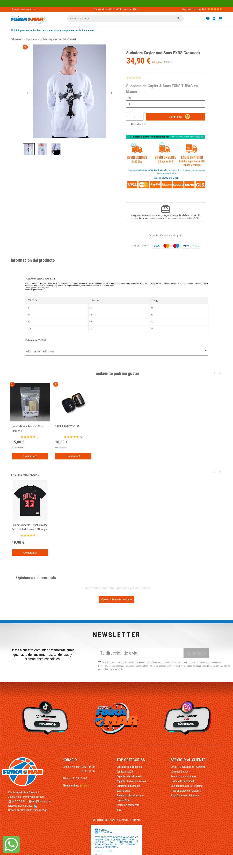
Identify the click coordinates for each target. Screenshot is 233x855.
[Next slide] (111, 93)
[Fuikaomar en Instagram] (189, 717)
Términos (136, 820)
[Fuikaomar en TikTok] (44, 717)
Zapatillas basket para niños (131, 781)
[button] (29, 149)
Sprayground (123, 790)
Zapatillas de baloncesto (129, 776)
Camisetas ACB (124, 771)
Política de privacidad (182, 781)
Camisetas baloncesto (128, 786)
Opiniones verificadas (191, 9)
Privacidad (126, 820)
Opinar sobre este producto (116, 599)
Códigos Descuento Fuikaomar (187, 786)
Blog (118, 809)
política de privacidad (112, 669)
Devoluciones (126, 9)
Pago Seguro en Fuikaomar (185, 795)
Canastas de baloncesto (129, 766)
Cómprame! (175, 116)
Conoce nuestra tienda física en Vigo (27, 810)
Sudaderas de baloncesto (130, 795)
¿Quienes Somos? (180, 771)
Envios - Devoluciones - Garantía (188, 766)
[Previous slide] (27, 93)
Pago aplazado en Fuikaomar (186, 790)
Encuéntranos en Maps (20, 805)
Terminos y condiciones (183, 776)
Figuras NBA (123, 800)
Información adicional (39, 351)
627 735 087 (18, 801)
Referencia (31, 340)
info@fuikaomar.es (41, 801)
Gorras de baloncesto (127, 805)
